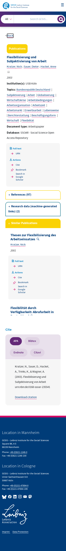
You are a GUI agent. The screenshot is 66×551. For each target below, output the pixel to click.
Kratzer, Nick (14, 67)
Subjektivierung (16, 95)
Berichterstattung (18, 115)
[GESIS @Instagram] (20, 497)
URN (18, 153)
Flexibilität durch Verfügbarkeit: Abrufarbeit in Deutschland (32, 312)
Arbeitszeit (39, 105)
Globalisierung (45, 95)
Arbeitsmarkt (14, 110)
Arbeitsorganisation (18, 105)
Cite (18, 164)
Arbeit (31, 95)
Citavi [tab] (37, 353)
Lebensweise (51, 110)
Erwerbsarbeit (33, 110)
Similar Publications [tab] (24, 223)
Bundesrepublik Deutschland (33, 90)
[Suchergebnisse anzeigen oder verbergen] (60, 19)
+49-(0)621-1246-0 (18, 452)
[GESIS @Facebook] (10, 497)
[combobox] (33, 19)
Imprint (6, 531)
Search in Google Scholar (20, 176)
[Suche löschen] (55, 18)
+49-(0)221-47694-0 (19, 485)
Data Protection (20, 531)
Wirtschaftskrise (16, 100)
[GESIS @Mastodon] (30, 497)
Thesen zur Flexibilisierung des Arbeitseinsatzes (33, 237)
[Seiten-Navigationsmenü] (62, 5)
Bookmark (21, 169)
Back (10, 36)
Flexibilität (27, 120)
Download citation (26, 397)
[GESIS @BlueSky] (4, 497)
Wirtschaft (13, 120)
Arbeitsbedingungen (40, 100)
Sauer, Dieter (31, 67)
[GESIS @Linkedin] (15, 497)
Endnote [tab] (19, 353)
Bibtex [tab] (32, 341)
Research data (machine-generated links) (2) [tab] (32, 209)
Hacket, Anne (48, 67)
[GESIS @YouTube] (25, 497)
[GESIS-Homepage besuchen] (16, 5)
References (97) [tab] (21, 195)
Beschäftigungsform (44, 115)
